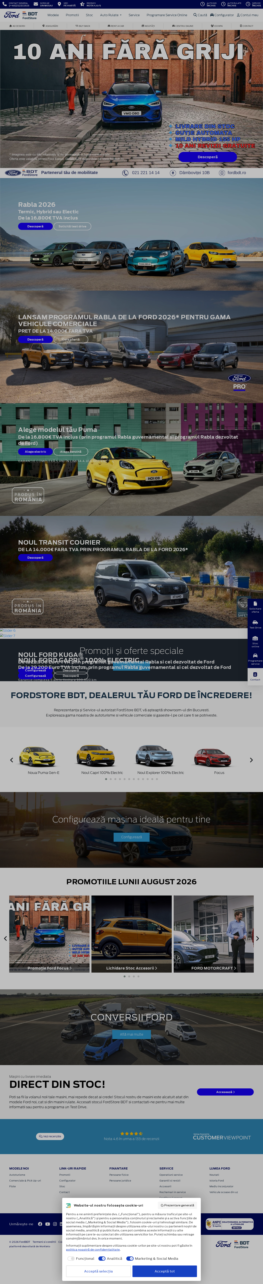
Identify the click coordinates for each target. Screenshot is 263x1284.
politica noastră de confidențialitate (93, 1250)
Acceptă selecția (98, 1271)
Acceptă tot (165, 1271)
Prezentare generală (179, 1205)
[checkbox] (80, 1258)
